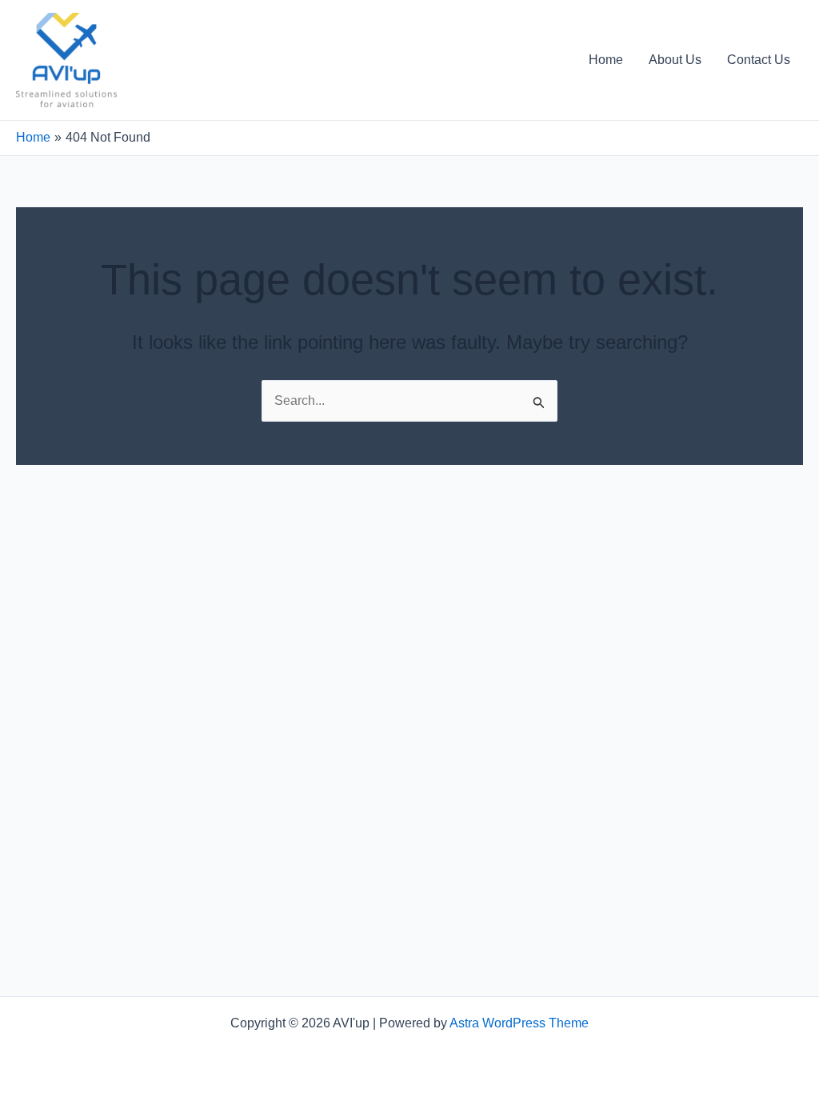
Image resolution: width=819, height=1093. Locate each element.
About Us (675, 59)
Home (606, 59)
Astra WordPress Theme (519, 1023)
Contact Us (758, 59)
